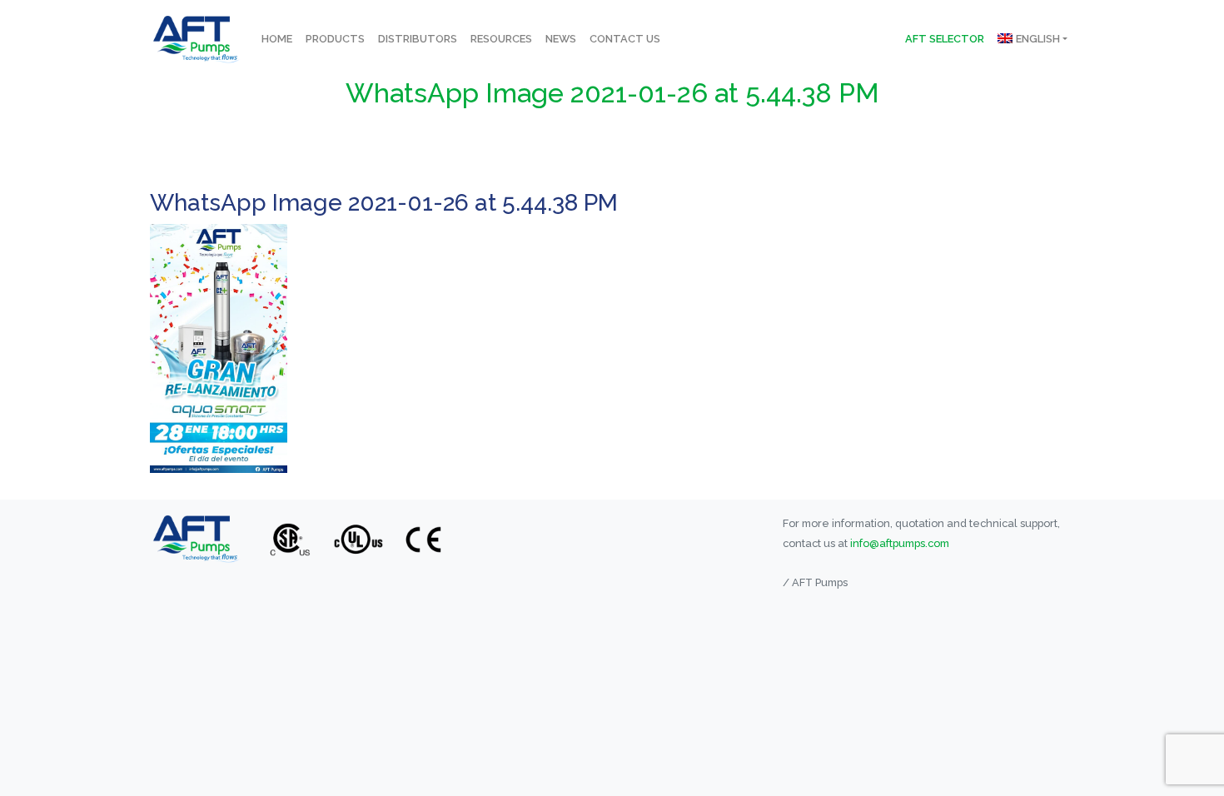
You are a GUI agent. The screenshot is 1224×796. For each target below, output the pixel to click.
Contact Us (625, 38)
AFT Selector (944, 38)
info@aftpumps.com (899, 543)
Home (276, 38)
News (560, 38)
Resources (501, 38)
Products (335, 38)
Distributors (417, 38)
